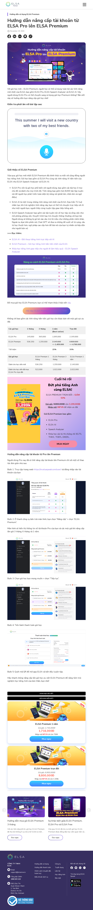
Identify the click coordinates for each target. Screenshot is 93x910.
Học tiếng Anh (60, 874)
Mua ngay (46, 739)
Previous (4, 810)
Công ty (58, 864)
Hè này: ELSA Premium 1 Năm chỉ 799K (46, 310)
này (69, 302)
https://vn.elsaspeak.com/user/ (47, 469)
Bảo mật (58, 878)
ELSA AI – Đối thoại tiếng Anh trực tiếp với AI (33, 239)
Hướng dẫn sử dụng (42, 864)
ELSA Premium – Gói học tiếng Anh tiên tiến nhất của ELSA (39, 244)
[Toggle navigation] (84, 4)
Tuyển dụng (59, 867)
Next (89, 810)
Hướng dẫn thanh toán (43, 867)
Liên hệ (57, 871)
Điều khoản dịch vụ (41, 877)
